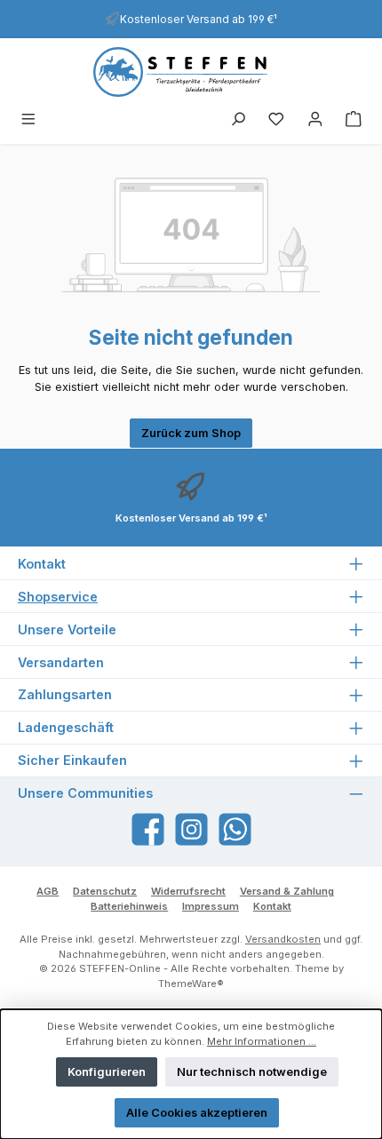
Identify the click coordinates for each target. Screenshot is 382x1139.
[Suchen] (238, 120)
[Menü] (28, 120)
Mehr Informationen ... (261, 1041)
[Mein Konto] (315, 120)
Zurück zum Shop (191, 433)
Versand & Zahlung (287, 891)
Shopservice (58, 596)
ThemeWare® (191, 983)
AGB (47, 891)
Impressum (210, 906)
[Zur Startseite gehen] (191, 72)
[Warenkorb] (353, 120)
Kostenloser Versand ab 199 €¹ (198, 19)
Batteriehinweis (129, 906)
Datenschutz (105, 891)
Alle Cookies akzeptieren (196, 1112)
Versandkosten (283, 939)
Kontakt (272, 906)
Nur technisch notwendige (252, 1072)
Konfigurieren (107, 1072)
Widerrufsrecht (188, 891)
